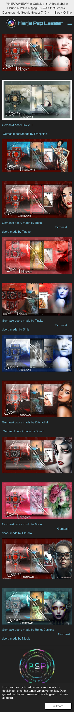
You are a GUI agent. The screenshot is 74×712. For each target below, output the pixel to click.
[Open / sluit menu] (69, 23)
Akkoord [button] (58, 706)
